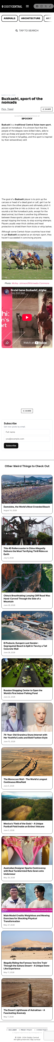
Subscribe (11, 445)
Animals (9, 18)
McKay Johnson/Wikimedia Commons (30, 283)
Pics (3, 109)
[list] (27, 18)
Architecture (30, 18)
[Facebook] (37, 6)
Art (48, 18)
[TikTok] (50, 6)
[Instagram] (41, 6)
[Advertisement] (27, 64)
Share (48, 109)
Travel (10, 109)
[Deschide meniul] (27, 6)
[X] (46, 6)
